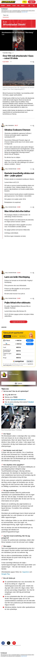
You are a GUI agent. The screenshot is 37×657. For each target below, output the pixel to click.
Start (3, 5)
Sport (9, 5)
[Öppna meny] (29, 6)
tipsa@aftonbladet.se (18, 399)
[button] (18, 383)
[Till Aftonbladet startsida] (8, 2)
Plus (14, 5)
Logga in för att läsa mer (18, 321)
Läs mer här (24, 12)
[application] (18, 378)
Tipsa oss (5, 15)
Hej (18, 5)
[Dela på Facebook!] (3, 643)
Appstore (25, 572)
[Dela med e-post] (14, 643)
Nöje (22, 5)
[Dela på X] (8, 643)
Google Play (5, 574)
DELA (31, 61)
